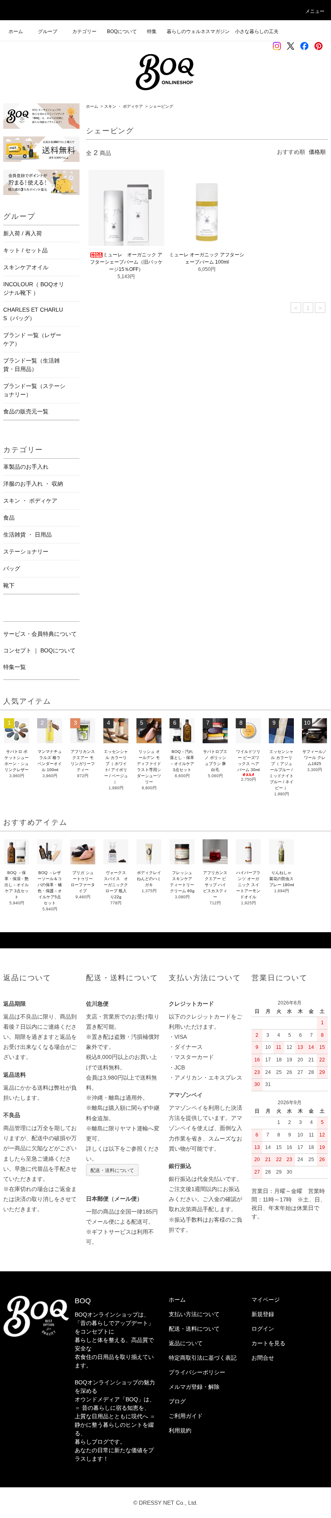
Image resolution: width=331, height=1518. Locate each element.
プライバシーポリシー (197, 1372)
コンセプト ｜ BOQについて (39, 650)
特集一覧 (14, 667)
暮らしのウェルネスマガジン (198, 31)
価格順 (317, 152)
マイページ (265, 1299)
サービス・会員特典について (40, 634)
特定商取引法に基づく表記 (203, 1357)
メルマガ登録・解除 (194, 1387)
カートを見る (268, 1343)
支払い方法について (194, 1314)
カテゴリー (84, 31)
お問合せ (262, 1357)
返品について (186, 1343)
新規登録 (262, 1314)
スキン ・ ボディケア (123, 106)
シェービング (161, 106)
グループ (47, 31)
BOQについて (124, 31)
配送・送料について (112, 1169)
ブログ (177, 1401)
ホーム (15, 31)
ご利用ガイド (186, 1416)
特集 (154, 31)
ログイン (262, 1328)
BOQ (83, 1301)
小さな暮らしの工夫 (257, 31)
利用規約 (180, 1430)
